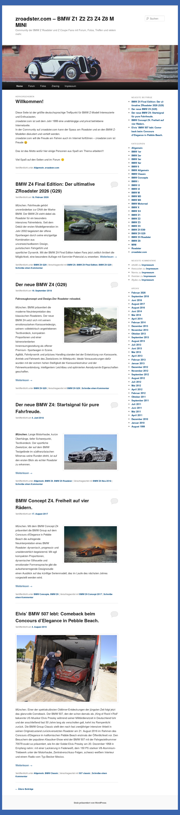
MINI (133, 244)
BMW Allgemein (140, 170)
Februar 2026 (138, 292)
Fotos (43, 86)
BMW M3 (136, 196)
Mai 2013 (136, 352)
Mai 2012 (136, 385)
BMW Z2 (135, 218)
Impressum (70, 86)
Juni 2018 (136, 300)
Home (19, 86)
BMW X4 (136, 211)
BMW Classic (51, 773)
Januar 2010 (137, 422)
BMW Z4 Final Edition (87, 264)
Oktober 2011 (138, 396)
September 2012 (140, 374)
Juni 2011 (136, 407)
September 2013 (140, 337)
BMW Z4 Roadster (63, 480)
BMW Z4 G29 (40, 264)
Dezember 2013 (139, 326)
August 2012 (138, 378)
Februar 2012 (138, 393)
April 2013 (136, 355)
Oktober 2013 (138, 333)
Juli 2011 (136, 404)
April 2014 (136, 318)
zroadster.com (52, 167)
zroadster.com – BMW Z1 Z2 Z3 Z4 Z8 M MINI (64, 21)
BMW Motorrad (139, 203)
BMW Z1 (135, 215)
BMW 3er (136, 159)
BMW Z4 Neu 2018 (102, 480)
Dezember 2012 (139, 367)
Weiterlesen (108, 256)
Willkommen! (29, 101)
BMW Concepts (41, 594)
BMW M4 (136, 200)
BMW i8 (135, 188)
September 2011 (140, 400)
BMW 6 (135, 166)
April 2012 (136, 389)
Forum (31, 86)
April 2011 (136, 415)
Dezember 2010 (139, 419)
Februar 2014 (138, 322)
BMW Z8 (135, 240)
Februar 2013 (138, 359)
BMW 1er (136, 151)
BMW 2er (136, 155)
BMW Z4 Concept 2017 (90, 594)
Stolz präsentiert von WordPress (90, 802)
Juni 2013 (136, 348)
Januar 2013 (137, 363)
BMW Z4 (71, 264)
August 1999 (138, 426)
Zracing (55, 86)
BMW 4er (136, 162)
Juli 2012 (136, 381)
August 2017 (138, 303)
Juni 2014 (136, 311)
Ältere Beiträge (24, 789)
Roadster (136, 248)
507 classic (84, 773)
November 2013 (139, 330)
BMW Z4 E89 (138, 229)
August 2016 (138, 307)
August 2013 (138, 341)
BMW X (135, 207)
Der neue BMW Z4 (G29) (41, 284)
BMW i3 (135, 185)
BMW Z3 (135, 222)
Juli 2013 (136, 344)
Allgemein (39, 167)
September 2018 (140, 296)
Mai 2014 (136, 315)
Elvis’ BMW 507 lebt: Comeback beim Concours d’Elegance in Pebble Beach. (147, 131)
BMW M (135, 192)
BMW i (135, 181)
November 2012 (139, 370)
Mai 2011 (136, 411)
